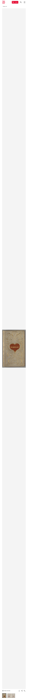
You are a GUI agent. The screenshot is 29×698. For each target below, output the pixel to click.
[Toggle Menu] (24, 2)
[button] (14, 349)
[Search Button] (21, 2)
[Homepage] (3, 2)
